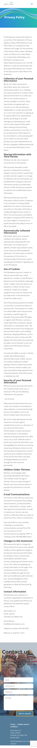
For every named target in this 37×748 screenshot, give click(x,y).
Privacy (12, 724)
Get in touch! (25, 713)
